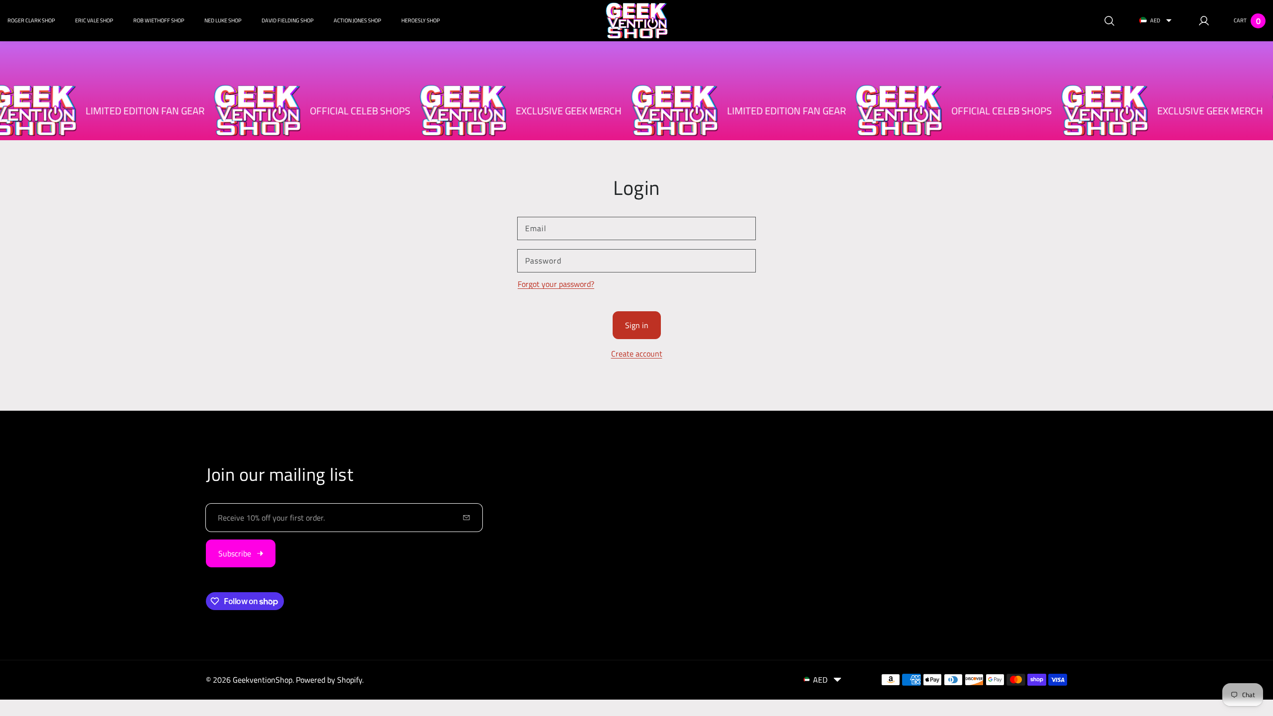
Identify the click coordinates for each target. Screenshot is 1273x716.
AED (1155, 20)
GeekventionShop (262, 680)
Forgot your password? (556, 284)
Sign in (636, 325)
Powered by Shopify (329, 680)
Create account (636, 353)
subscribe (234, 553)
